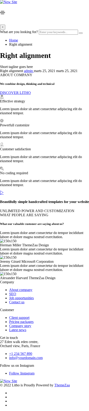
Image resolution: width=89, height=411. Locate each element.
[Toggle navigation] (2, 12)
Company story (20, 326)
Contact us (16, 302)
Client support (19, 318)
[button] (15, 93)
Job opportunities (21, 298)
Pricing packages (21, 322)
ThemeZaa (62, 385)
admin (29, 71)
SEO (12, 294)
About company (20, 290)
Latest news (17, 330)
